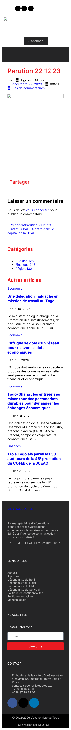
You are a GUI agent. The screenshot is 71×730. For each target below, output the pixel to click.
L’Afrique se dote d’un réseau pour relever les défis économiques (33, 347)
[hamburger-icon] (8, 54)
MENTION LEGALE (20, 509)
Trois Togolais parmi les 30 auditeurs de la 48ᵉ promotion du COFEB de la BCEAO (34, 459)
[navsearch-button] (63, 54)
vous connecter (37, 210)
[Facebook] (18, 8)
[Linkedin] (31, 8)
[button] (10, 190)
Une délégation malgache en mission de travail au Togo (33, 298)
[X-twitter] (24, 8)
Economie (14, 288)
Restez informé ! (19, 627)
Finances (14, 446)
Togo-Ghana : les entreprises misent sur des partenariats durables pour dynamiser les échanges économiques (33, 401)
